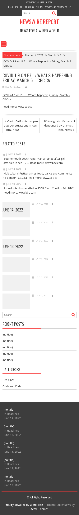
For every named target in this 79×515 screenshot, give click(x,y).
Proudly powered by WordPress (24, 505)
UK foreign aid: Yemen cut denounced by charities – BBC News (59, 125)
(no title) (7, 334)
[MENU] (4, 44)
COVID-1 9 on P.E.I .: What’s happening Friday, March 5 (36, 95)
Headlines (13, 7)
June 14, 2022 (12, 210)
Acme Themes (39, 509)
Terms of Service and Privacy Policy (53, 7)
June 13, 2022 (12, 246)
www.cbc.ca (25, 106)
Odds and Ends (27, 7)
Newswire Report (39, 22)
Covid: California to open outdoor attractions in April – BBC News (21, 125)
